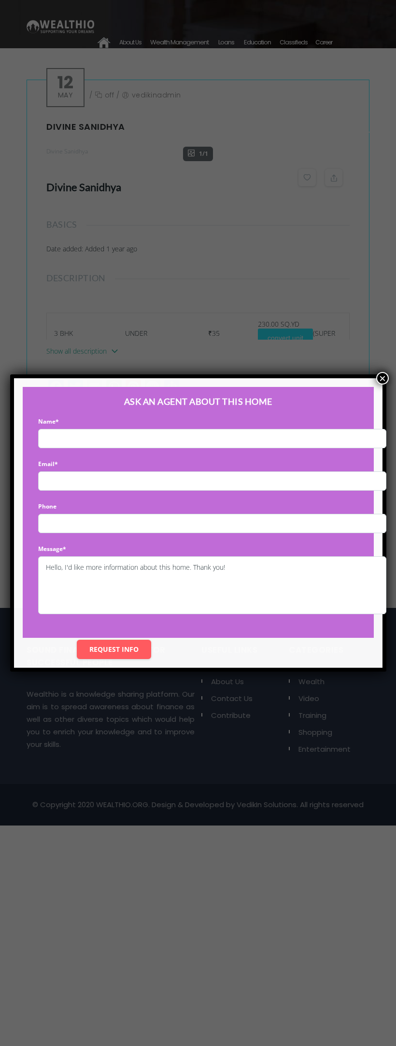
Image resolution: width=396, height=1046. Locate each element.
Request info (114, 649)
